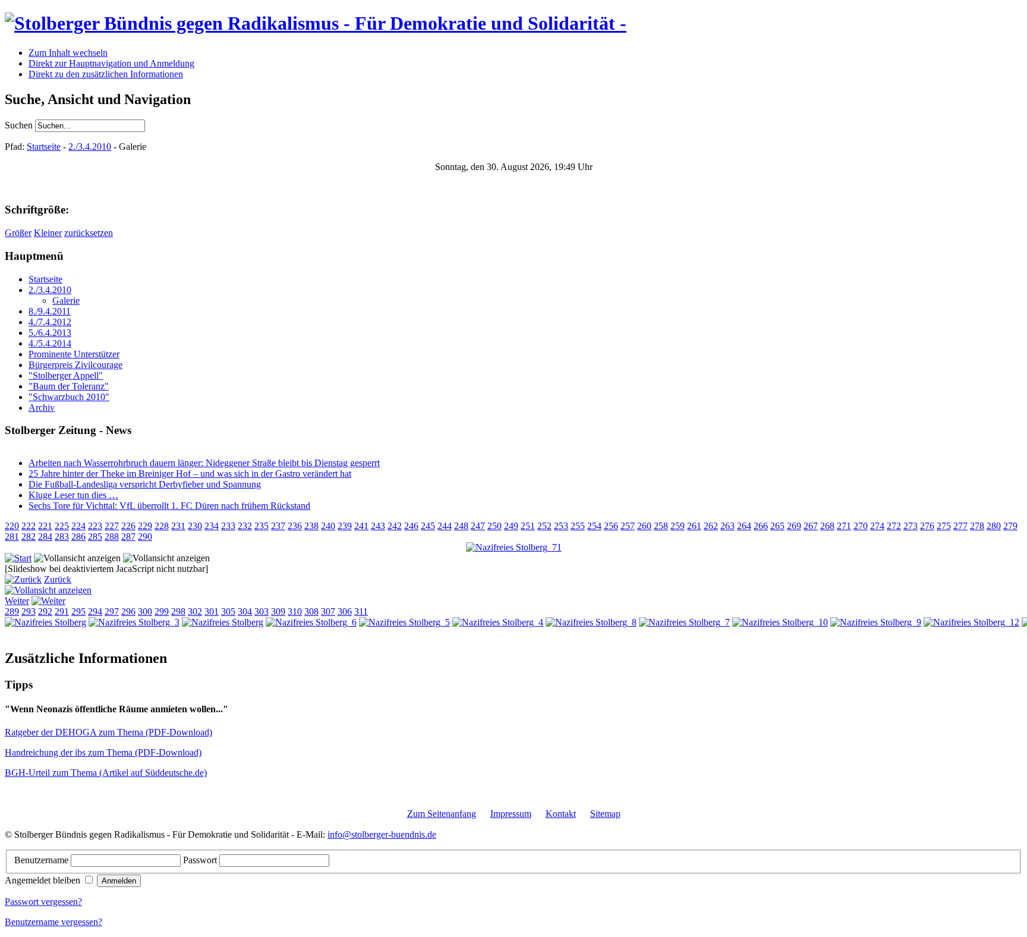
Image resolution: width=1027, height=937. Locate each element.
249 (511, 526)
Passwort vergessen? (43, 902)
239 (345, 526)
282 (28, 537)
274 (877, 526)
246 (411, 526)
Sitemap (605, 814)
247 (478, 526)
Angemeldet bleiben (44, 880)
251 (528, 526)
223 (95, 526)
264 (744, 526)
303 (261, 611)
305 (228, 611)
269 (794, 526)
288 (112, 537)
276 (927, 526)
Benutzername (42, 860)
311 (361, 611)
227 (112, 526)
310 (295, 611)
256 (611, 526)
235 (261, 526)
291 (62, 611)
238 (311, 526)
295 (78, 611)
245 (428, 526)
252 (544, 526)
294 (95, 611)
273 (910, 526)
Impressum (510, 814)
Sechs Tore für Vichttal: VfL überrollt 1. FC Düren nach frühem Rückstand (169, 506)
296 (128, 611)
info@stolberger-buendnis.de (381, 834)
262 (711, 526)
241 (361, 526)
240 (328, 526)
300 (145, 611)
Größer (18, 233)
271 (844, 526)
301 (211, 611)
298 (178, 611)
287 (128, 537)
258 (661, 526)
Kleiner (48, 233)
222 (28, 526)
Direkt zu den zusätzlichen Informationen (106, 74)
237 (278, 526)
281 (12, 537)
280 (994, 526)
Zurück (57, 579)
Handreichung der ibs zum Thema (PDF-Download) (103, 752)
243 (378, 526)
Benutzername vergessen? (53, 922)
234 (211, 526)
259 (677, 526)
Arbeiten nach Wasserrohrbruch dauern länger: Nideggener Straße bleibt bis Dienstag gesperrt (204, 463)
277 (960, 526)
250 (494, 526)
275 (944, 526)
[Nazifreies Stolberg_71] (514, 547)
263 (727, 526)
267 (811, 526)
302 (195, 611)
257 (627, 526)
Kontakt (561, 814)
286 (78, 537)
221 (45, 526)
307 (328, 611)
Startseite (44, 147)
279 (1010, 526)
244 (444, 526)
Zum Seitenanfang (441, 814)
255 (578, 526)
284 (45, 537)
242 (395, 526)
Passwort (201, 860)
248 (461, 526)
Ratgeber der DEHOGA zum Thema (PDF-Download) (108, 732)
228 (162, 526)
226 (128, 526)
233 (228, 526)
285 (95, 537)
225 (62, 526)
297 (112, 611)
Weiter (17, 601)
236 (295, 526)
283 (62, 537)
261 (694, 526)
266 (761, 526)
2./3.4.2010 (89, 147)
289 (12, 611)
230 (195, 526)
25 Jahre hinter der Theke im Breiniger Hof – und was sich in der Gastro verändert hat (190, 473)
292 (45, 611)
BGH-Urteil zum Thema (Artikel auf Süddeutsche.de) (106, 773)
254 (594, 526)
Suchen (20, 125)
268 (827, 526)
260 (644, 526)
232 (245, 526)
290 (145, 537)
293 (28, 611)
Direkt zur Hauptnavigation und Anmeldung (111, 63)
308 (311, 611)
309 (278, 611)
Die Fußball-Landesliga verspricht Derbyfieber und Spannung (145, 484)
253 (561, 526)
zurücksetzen (88, 233)
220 (12, 526)
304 (245, 611)
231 (178, 526)
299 (162, 611)
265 (777, 526)
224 (78, 526)
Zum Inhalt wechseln (68, 53)
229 (145, 526)
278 (977, 526)
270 (860, 526)
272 (894, 526)
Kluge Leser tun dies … (73, 495)
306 (345, 611)
